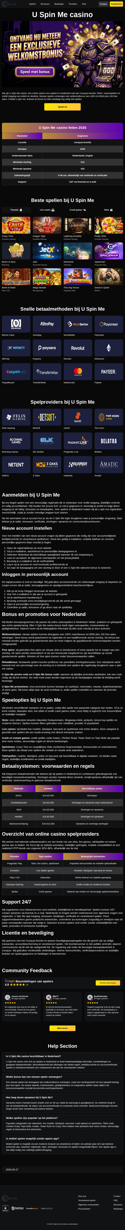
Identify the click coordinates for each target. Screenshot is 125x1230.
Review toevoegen (108, 983)
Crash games (76, 210)
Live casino (45, 210)
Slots (106, 210)
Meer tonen (62, 1028)
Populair (14, 210)
